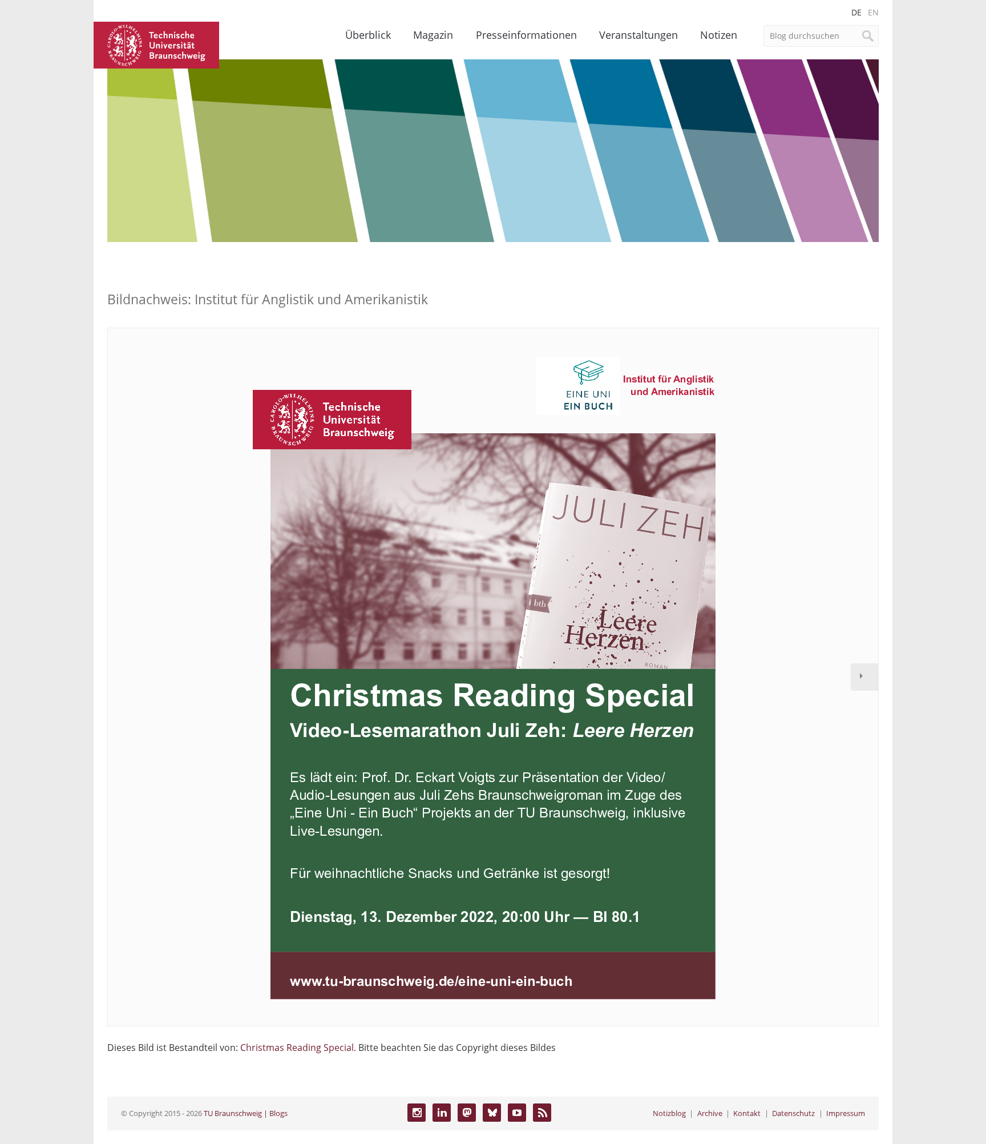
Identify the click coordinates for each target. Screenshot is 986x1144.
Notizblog (669, 1113)
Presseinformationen (526, 35)
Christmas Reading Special (297, 1047)
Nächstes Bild (864, 677)
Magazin (433, 35)
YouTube (517, 1112)
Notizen (718, 35)
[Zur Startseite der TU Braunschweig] (156, 44)
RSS (542, 1112)
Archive (709, 1113)
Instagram (416, 1112)
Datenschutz (793, 1113)
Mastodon (467, 1112)
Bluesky (492, 1112)
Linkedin (442, 1112)
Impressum (845, 1113)
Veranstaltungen (638, 35)
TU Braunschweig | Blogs (246, 1113)
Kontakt (747, 1113)
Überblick (368, 35)
